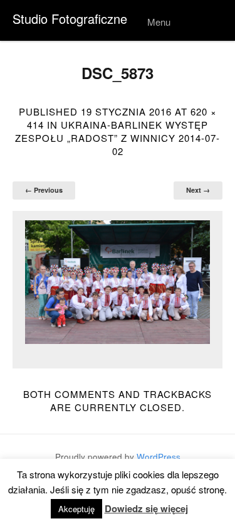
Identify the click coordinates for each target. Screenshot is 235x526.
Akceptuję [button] (76, 509)
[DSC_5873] (117, 282)
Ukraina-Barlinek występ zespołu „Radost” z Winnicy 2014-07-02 (117, 138)
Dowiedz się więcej (146, 508)
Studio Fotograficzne (70, 18)
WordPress (158, 457)
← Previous (44, 190)
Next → (198, 190)
